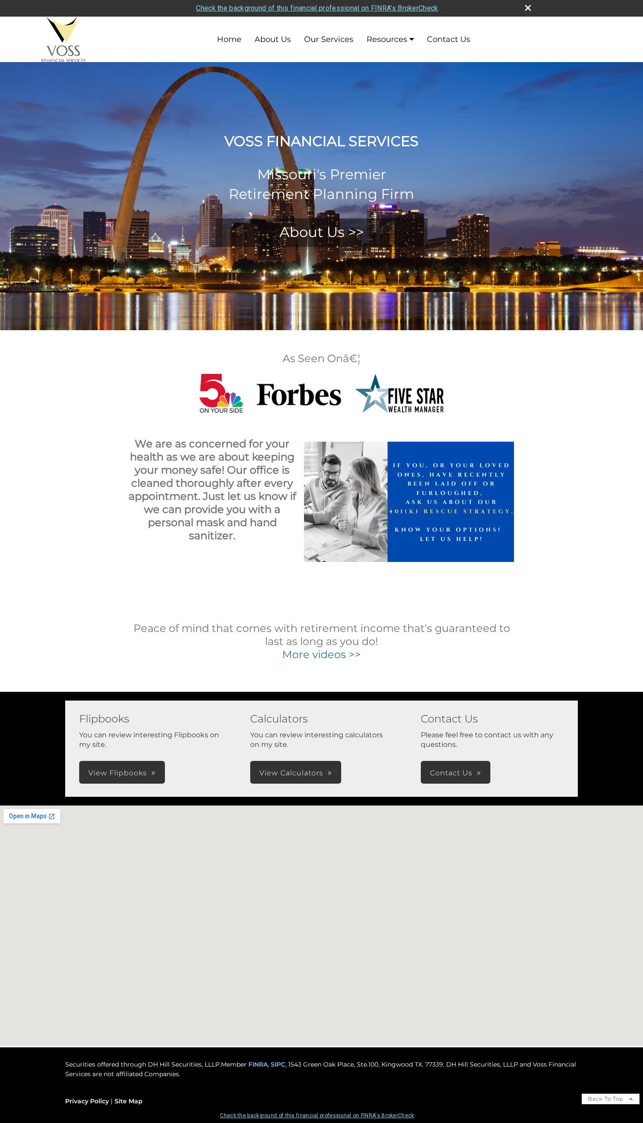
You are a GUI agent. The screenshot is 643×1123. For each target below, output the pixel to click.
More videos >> (321, 654)
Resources (387, 39)
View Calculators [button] (291, 773)
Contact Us (448, 39)
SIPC (278, 1064)
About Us (273, 39)
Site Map (129, 1101)
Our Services (328, 39)
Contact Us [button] (451, 773)
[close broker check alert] (527, 7)
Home (229, 39)
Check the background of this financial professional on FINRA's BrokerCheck (317, 8)
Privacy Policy (87, 1101)
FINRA (258, 1064)
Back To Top (606, 1098)
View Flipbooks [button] (117, 773)
